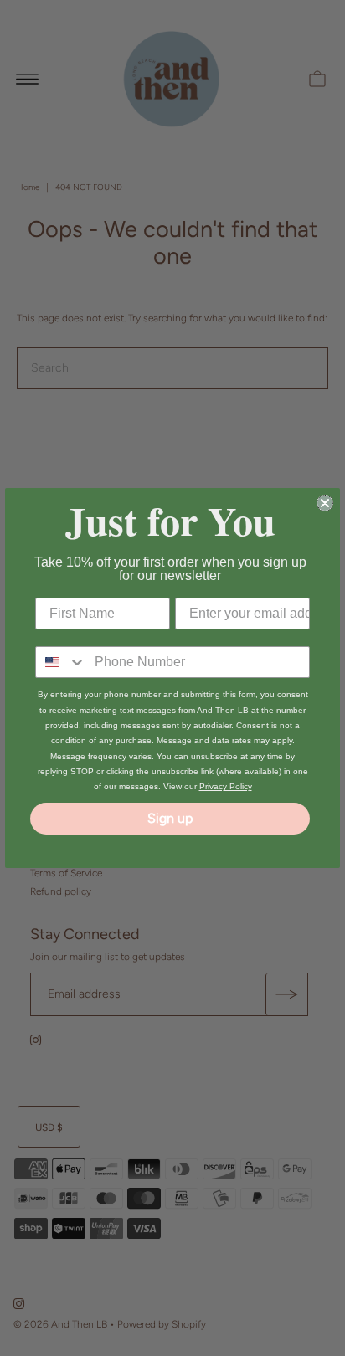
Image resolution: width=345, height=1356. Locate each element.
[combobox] (61, 662)
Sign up (170, 818)
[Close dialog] (325, 503)
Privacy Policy (225, 786)
